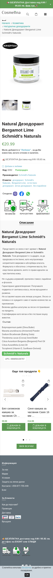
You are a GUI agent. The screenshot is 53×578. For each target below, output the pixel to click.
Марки (5, 474)
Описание (26, 222)
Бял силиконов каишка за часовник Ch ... (11, 412)
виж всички (26, 446)
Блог (4, 490)
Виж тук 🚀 (32, 5)
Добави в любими (13, 166)
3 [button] (29, 439)
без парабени (39, 186)
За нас (5, 470)
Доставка (6, 513)
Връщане (6, 521)
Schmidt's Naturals (27, 175)
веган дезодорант (23, 186)
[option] (9, 105)
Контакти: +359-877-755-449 (15, 486)
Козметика (18, 23)
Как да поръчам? (10, 504)
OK (27, 574)
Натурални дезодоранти (17, 26)
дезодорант (17, 180)
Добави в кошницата (13, 426)
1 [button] (23, 439)
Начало (6, 23)
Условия (6, 478)
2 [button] (26, 439)
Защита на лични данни (13, 482)
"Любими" (26, 150)
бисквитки (26, 567)
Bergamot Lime (19, 183)
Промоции (7, 508)
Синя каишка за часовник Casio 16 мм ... (38, 412)
